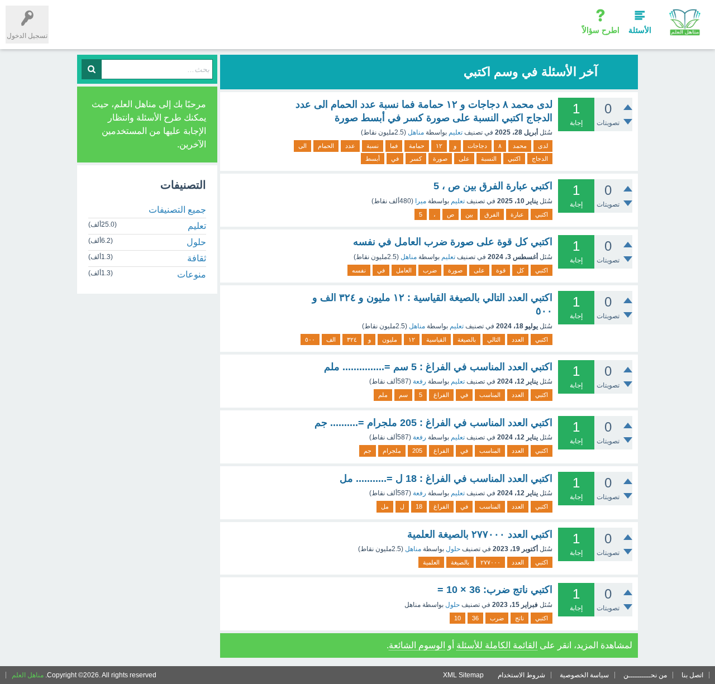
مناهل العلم (28, 675)
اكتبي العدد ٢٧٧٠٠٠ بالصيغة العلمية (479, 534)
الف (331, 339)
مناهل (416, 132)
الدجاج (540, 158)
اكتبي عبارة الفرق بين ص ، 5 (492, 186)
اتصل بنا (692, 675)
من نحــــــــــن (645, 675)
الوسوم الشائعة (417, 645)
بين (469, 214)
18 (419, 506)
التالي (493, 339)
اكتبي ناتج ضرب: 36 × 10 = (494, 589)
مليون (389, 339)
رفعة (419, 381)
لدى (543, 145)
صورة (440, 158)
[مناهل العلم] (684, 22)
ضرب (430, 270)
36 (475, 618)
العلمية (431, 562)
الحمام (326, 145)
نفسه (359, 270)
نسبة (372, 145)
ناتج (519, 618)
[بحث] (92, 69)
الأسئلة (639, 30)
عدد (350, 145)
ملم (383, 394)
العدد (518, 339)
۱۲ (439, 145)
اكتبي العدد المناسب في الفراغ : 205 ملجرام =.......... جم (433, 422)
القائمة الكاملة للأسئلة (496, 645)
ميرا (420, 201)
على (464, 158)
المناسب (489, 394)
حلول (453, 549)
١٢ (411, 339)
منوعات (191, 274)
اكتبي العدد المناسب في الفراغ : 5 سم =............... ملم (438, 366)
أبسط (372, 158)
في (395, 158)
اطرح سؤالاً (600, 30)
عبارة (517, 214)
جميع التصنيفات (177, 209)
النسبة (489, 158)
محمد (520, 145)
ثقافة (196, 258)
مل (385, 506)
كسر (416, 158)
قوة (501, 270)
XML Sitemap (463, 675)
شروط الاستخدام (521, 675)
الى (302, 145)
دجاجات (477, 145)
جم (367, 450)
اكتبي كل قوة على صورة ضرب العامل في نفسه (452, 241)
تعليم (456, 132)
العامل (404, 270)
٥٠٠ (310, 339)
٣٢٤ (352, 339)
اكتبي (514, 158)
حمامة (417, 145)
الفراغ (441, 394)
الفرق (491, 214)
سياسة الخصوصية (584, 675)
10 (457, 618)
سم (403, 394)
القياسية (436, 339)
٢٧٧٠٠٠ (490, 562)
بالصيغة (466, 339)
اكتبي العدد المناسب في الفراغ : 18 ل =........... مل (446, 478)
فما (394, 145)
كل (520, 270)
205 (417, 450)
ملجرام (392, 450)
